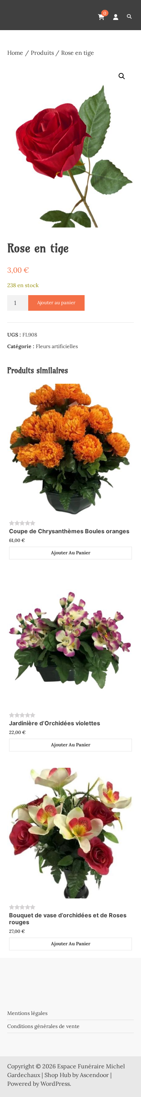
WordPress (55, 1083)
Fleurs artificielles (57, 346)
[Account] (115, 17)
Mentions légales (27, 1013)
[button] (121, 76)
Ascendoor (94, 1074)
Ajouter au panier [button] (70, 553)
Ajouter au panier (56, 302)
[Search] (129, 16)
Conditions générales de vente (43, 1026)
